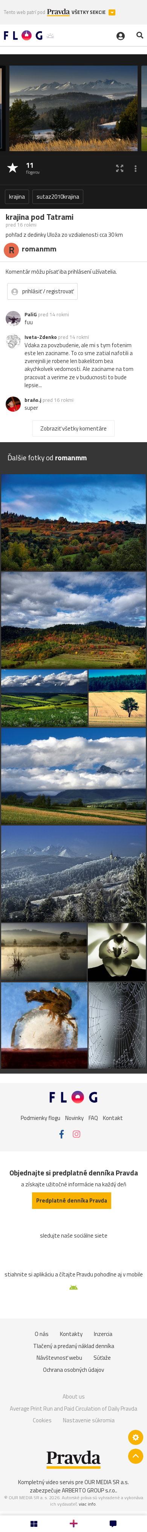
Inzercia (103, 1334)
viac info (87, 1503)
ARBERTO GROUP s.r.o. (89, 1490)
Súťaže (102, 1358)
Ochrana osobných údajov (73, 1370)
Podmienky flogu (40, 1118)
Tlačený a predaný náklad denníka (73, 1346)
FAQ (93, 1118)
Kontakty (71, 1334)
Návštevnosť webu (59, 1358)
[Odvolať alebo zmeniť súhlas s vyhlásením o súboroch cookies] (135, 1437)
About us (74, 1396)
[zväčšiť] (119, 168)
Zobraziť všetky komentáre (73, 428)
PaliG (30, 314)
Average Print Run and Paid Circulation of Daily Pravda (73, 1409)
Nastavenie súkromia (89, 1420)
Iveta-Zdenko (40, 337)
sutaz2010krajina (58, 196)
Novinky (74, 1118)
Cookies (42, 1420)
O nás (42, 1334)
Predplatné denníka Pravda (71, 1200)
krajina (17, 196)
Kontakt (113, 1118)
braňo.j (32, 400)
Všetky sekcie (89, 12)
